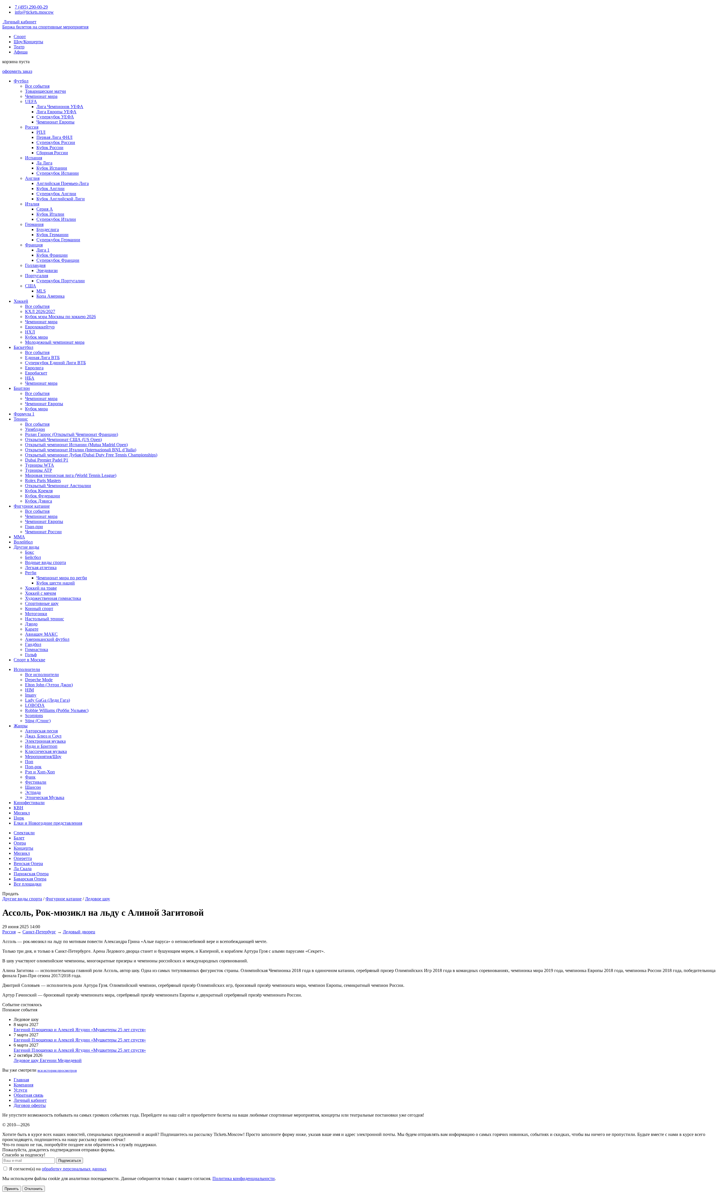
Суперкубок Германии (58, 239)
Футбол (21, 81)
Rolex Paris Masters (43, 480)
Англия (32, 178)
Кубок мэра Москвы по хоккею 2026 (60, 316)
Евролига (34, 367)
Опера (20, 843)
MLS (41, 291)
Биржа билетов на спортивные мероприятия (45, 26)
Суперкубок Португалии (60, 280)
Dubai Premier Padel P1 (46, 460)
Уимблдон (35, 429)
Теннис (21, 419)
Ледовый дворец (79, 931)
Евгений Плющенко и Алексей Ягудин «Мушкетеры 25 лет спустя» (80, 1029)
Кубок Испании (51, 168)
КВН (18, 807)
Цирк (19, 818)
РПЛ (41, 132)
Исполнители (27, 669)
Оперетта (23, 858)
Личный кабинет (19, 21)
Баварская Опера (30, 878)
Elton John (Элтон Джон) (49, 684)
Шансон (33, 787)
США (30, 285)
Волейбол (23, 542)
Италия (32, 203)
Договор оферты (30, 1105)
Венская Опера (28, 863)
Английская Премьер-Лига (62, 183)
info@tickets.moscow (34, 12)
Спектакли (24, 832)
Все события (37, 86)
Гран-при (34, 526)
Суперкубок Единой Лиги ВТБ (55, 362)
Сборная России (52, 152)
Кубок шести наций (55, 582)
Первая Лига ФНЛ (54, 137)
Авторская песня (41, 730)
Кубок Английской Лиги (60, 198)
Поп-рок (33, 766)
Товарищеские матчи (45, 91)
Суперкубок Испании (57, 173)
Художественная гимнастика (53, 598)
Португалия (36, 275)
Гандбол (33, 644)
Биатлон (22, 388)
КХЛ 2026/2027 (40, 311)
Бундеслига (47, 229)
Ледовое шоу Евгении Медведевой (48, 1060)
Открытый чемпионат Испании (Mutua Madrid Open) (76, 444)
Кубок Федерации (42, 495)
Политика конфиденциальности (243, 1178)
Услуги (20, 1090)
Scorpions (34, 715)
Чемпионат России (43, 531)
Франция (34, 244)
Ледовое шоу (97, 898)
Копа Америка (50, 296)
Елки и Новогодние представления (48, 823)
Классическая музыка (46, 751)
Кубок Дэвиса (38, 501)
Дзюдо (31, 623)
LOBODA (35, 705)
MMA (19, 536)
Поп (29, 761)
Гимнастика (36, 649)
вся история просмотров (57, 1070)
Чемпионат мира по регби (61, 577)
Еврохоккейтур (40, 326)
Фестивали (35, 782)
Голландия (35, 265)
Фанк (30, 777)
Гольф (31, 654)
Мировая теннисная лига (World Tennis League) (70, 475)
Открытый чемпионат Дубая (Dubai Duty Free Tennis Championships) (91, 454)
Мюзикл (22, 812)
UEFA (31, 101)
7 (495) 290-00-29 (31, 7)
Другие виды (26, 547)
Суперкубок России (55, 142)
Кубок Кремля (39, 490)
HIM (29, 689)
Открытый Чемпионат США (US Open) (63, 439)
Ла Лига (44, 162)
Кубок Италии (50, 214)
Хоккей (21, 301)
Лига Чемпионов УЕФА (59, 106)
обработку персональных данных (74, 1168)
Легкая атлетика (41, 567)
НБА (29, 378)
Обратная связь (28, 1095)
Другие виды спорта (22, 898)
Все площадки (28, 884)
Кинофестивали (29, 802)
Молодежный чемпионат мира (54, 342)
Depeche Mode (39, 679)
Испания (33, 157)
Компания (23, 1084)
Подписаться (69, 1160)
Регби (30, 572)
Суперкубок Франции (57, 260)
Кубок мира (36, 337)
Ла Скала (23, 868)
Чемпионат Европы (55, 122)
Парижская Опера (31, 873)
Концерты (23, 848)
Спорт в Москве (29, 659)
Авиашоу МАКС (41, 634)
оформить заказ (17, 71)
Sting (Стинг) (38, 720)
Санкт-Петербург (39, 931)
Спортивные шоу (42, 603)
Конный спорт (39, 608)
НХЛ (30, 332)
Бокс (29, 552)
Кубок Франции (52, 255)
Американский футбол (47, 639)
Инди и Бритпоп (41, 746)
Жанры (21, 725)
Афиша (21, 52)
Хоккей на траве (41, 588)
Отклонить (33, 1189)
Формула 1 (24, 413)
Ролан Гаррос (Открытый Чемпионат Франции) (71, 434)
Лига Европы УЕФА (56, 111)
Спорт (20, 36)
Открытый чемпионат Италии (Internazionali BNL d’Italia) (80, 449)
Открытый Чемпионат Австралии (58, 485)
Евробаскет (36, 372)
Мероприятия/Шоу (43, 756)
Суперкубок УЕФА (55, 116)
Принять (12, 1189)
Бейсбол (33, 557)
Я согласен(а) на (57, 1168)
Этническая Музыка (44, 797)
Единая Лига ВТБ (42, 357)
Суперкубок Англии (56, 193)
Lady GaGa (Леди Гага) (47, 700)
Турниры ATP (38, 470)
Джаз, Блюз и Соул (43, 736)
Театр (19, 46)
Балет (19, 837)
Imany (30, 695)
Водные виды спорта (45, 562)
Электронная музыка (45, 741)
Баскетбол (23, 347)
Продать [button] (10, 893)
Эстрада (33, 792)
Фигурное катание (32, 506)
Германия (34, 224)
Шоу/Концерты (28, 41)
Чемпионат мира (41, 96)
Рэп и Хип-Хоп (40, 771)
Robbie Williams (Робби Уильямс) (56, 710)
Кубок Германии (52, 234)
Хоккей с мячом (40, 593)
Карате (31, 629)
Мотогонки (36, 613)
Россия (31, 127)
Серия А (44, 209)
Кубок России (49, 147)
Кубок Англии (50, 188)
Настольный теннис (44, 618)
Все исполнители (42, 674)
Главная (21, 1079)
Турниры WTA (39, 465)
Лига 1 (42, 250)
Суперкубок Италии (56, 219)
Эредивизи (47, 270)
